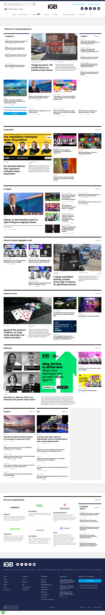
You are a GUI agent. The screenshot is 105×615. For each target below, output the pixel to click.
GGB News (43, 592)
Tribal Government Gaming (47, 599)
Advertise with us (94, 4)
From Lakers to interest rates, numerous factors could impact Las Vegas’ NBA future (19, 465)
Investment (6, 463)
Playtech (7, 514)
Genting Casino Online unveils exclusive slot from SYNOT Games (89, 521)
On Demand (55, 14)
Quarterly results (8, 454)
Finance (82, 55)
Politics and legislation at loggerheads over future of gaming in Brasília (69, 229)
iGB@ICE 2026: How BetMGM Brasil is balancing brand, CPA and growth (40, 261)
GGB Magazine (44, 594)
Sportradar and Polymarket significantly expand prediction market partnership (88, 536)
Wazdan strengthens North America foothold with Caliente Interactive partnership (89, 528)
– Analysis (87, 114)
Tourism (80, 108)
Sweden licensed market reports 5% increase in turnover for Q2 (89, 58)
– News (87, 45)
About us (24, 579)
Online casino (32, 108)
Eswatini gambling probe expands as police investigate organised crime (15, 66)
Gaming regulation (66, 225)
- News (66, 583)
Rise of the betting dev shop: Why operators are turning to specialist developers (64, 112)
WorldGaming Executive (69, 14)
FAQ (23, 584)
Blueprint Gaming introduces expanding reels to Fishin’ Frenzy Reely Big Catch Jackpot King (89, 544)
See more (96, 36)
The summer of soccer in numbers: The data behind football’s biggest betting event (64, 98)
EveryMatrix (33, 511)
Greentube (7, 534)
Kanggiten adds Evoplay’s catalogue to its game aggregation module (90, 514)
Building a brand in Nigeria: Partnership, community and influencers (62, 151)
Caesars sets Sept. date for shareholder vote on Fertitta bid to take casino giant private (90, 42)
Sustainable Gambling (85, 47)
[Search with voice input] (34, 4)
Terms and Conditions (96, 607)
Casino (5, 98)
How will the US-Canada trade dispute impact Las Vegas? (87, 111)
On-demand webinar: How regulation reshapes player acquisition (14, 170)
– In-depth (62, 115)
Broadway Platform (60, 513)
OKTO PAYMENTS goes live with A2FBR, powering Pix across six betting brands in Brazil (89, 65)
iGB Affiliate (44, 582)
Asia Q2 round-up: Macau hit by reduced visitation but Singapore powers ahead (19, 457)
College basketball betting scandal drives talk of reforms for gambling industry (64, 281)
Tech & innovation (66, 213)
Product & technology (58, 108)
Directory (46, 14)
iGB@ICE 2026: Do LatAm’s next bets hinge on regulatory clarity (40, 283)
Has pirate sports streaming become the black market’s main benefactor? (89, 195)
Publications (82, 14)
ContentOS (35, 14)
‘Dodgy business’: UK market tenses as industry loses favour (42, 67)
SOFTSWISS (33, 536)
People (6, 39)
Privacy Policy (82, 607)
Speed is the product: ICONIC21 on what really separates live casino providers (16, 55)
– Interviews (38, 99)
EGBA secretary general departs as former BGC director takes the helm (15, 48)
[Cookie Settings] (3, 612)
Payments (6, 472)
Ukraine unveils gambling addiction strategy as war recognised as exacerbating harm (89, 50)
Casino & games (8, 569)
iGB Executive (44, 587)
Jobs (91, 14)
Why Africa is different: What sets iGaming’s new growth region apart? (19, 398)
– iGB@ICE (12, 263)
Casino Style (44, 597)
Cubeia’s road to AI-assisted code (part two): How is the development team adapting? (68, 218)
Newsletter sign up (78, 4)
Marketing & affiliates (34, 258)
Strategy (82, 39)
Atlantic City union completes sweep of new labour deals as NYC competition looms (14, 101)
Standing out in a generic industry (89, 316)
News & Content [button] (23, 14)
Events (5, 584)
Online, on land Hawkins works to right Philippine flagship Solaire (39, 97)
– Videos (37, 114)
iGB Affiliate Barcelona (46, 584)
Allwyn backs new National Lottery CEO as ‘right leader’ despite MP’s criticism (16, 42)
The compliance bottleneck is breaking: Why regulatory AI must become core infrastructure (63, 337)
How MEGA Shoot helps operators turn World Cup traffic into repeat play (64, 314)
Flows (55, 532)
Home (14, 14)
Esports (16, 569)
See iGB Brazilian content (14, 9)
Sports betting (81, 200)
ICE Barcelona (44, 589)
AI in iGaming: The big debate (87, 390)
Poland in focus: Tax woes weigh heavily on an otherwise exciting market (63, 178)
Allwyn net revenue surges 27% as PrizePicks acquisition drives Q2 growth (89, 73)
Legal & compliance (9, 63)
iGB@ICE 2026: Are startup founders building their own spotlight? (15, 261)
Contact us (25, 582)
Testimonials (25, 589)
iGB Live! (43, 579)
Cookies (89, 607)
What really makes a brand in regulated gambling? (87, 153)
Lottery (39, 569)
